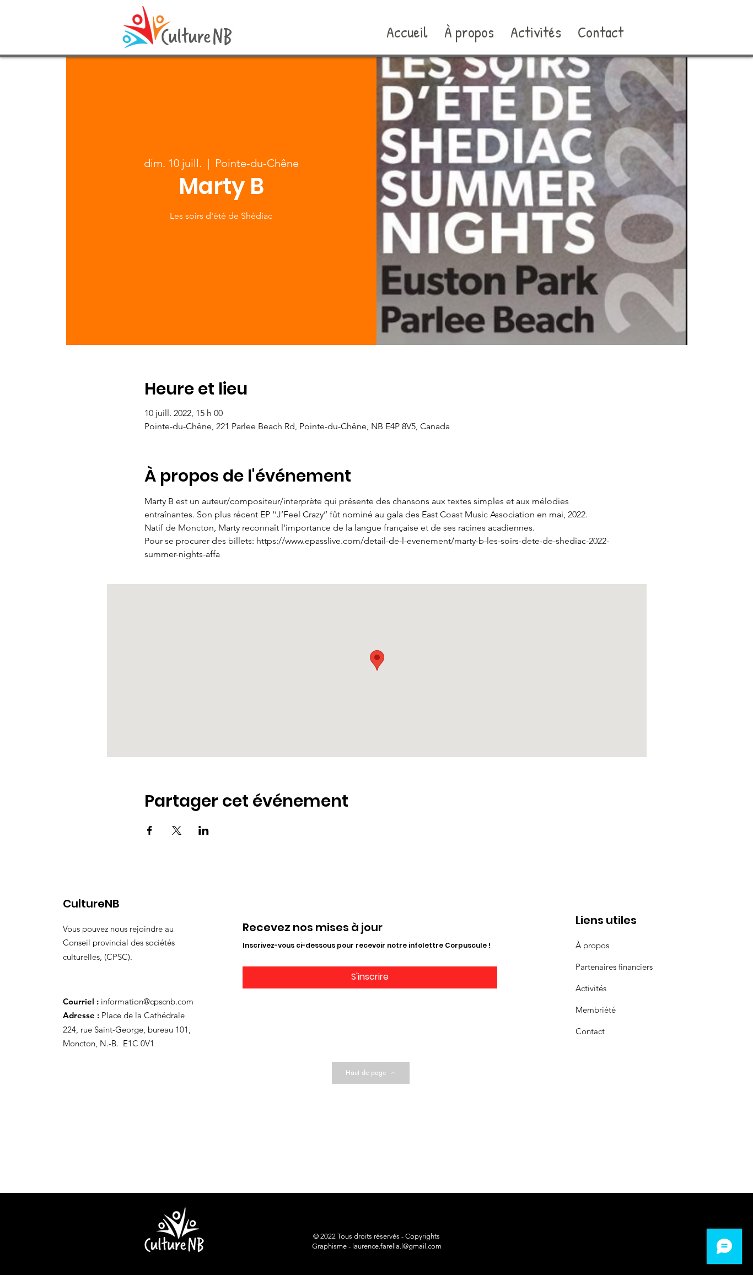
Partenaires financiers (614, 966)
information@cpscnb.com (147, 1001)
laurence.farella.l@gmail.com (397, 1246)
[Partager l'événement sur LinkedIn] (203, 830)
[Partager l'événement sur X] (176, 830)
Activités (590, 988)
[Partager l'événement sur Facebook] (149, 830)
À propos (592, 945)
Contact (590, 1031)
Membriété (595, 1009)
